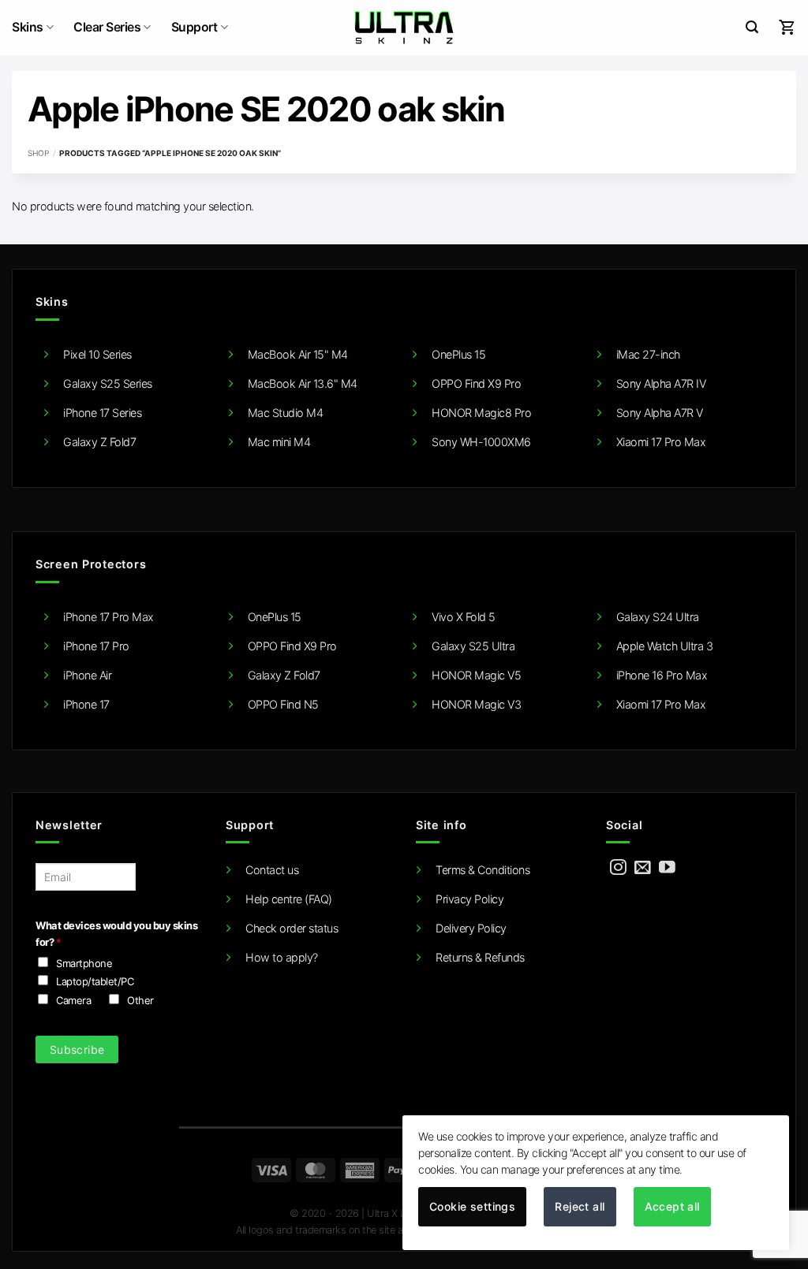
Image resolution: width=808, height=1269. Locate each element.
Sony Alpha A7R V (659, 412)
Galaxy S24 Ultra (657, 616)
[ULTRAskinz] (404, 27)
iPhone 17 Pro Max (108, 616)
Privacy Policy (469, 899)
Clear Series (106, 27)
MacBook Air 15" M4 (298, 354)
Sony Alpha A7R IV (661, 383)
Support (194, 27)
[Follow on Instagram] (618, 868)
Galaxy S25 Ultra (473, 646)
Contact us (271, 869)
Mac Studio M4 (286, 412)
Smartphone (84, 963)
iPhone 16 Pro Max (662, 675)
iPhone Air (87, 675)
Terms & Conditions (482, 869)
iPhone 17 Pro (96, 646)
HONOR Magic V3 (476, 704)
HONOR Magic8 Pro (481, 412)
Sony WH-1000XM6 (481, 441)
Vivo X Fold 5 (464, 616)
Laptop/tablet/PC (94, 981)
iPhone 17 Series (102, 412)
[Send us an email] (642, 868)
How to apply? (281, 957)
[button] (752, 27)
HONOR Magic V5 (476, 675)
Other (140, 1000)
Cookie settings (472, 1206)
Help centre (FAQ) (288, 899)
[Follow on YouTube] (667, 868)
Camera (73, 1000)
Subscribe (77, 1049)
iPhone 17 (86, 704)
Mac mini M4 (279, 441)
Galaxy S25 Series (107, 383)
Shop (38, 153)
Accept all (672, 1206)
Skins (27, 27)
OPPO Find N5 (283, 704)
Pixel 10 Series (97, 354)
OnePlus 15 (458, 354)
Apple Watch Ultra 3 (664, 646)
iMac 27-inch (648, 354)
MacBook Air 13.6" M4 (302, 383)
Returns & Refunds (480, 957)
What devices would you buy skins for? (116, 933)
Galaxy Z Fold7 (99, 441)
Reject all (579, 1206)
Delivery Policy (471, 928)
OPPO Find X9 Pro (476, 383)
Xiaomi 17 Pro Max (661, 441)
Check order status (291, 928)
